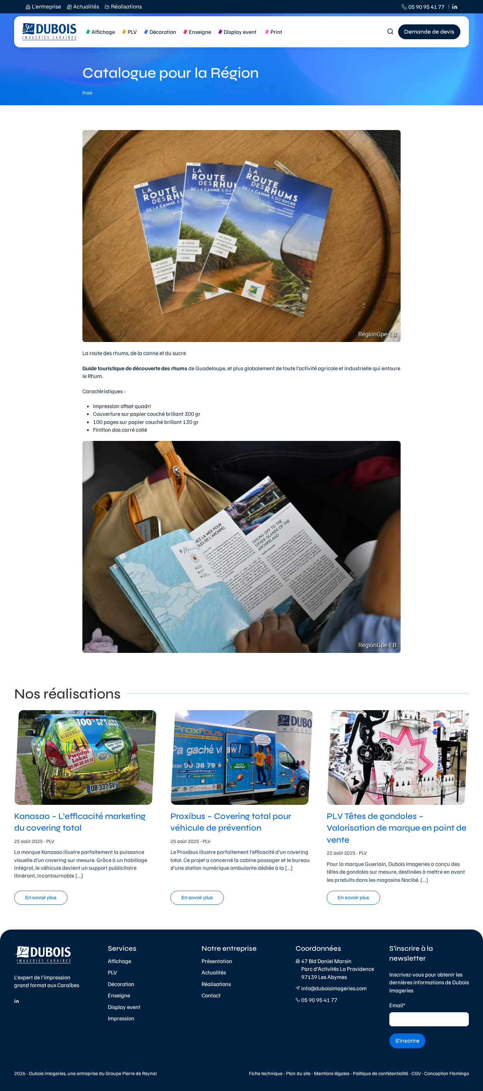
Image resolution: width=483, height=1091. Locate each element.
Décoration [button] (163, 31)
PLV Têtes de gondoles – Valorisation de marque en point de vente (396, 828)
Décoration (121, 983)
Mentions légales (331, 1073)
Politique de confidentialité (380, 1073)
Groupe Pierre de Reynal (131, 1073)
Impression (121, 1018)
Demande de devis (429, 31)
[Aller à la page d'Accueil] (48, 31)
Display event (124, 1006)
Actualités (214, 972)
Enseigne (119, 995)
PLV (112, 972)
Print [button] (276, 31)
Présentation (217, 961)
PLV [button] (132, 31)
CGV (416, 1073)
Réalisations (216, 983)
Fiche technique (266, 1073)
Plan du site (298, 1073)
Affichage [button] (103, 31)
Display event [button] (240, 31)
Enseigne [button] (200, 31)
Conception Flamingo (446, 1073)
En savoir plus (41, 898)
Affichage (119, 961)
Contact (211, 995)
